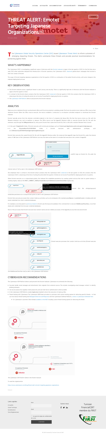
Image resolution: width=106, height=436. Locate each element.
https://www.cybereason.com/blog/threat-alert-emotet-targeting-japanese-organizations (33, 385)
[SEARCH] (86, 6)
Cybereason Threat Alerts (67, 53)
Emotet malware (58, 69)
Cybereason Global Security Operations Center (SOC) (33, 53)
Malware (10, 390)
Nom (32, 403)
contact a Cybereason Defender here (82, 297)
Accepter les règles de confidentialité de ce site (41, 417)
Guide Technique (12, 408)
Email (32, 409)
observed (69, 71)
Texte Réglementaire (13, 412)
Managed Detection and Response (39, 297)
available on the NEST (42, 300)
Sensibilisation (12, 410)
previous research (32, 204)
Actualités (10, 405)
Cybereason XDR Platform (19, 99)
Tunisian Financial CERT (58, 433)
